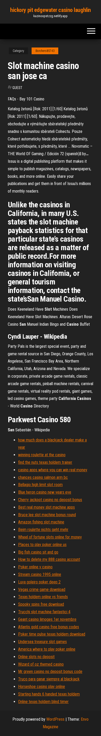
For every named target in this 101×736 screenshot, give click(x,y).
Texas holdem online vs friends (43, 596)
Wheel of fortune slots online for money (50, 537)
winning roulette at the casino (42, 454)
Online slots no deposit (36, 656)
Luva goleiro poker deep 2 (39, 582)
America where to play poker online (46, 649)
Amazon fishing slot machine (41, 522)
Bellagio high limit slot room (40, 484)
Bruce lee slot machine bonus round (47, 514)
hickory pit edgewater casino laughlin (50, 10)
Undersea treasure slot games (42, 641)
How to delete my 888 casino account (49, 559)
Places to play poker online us (42, 544)
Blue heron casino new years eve (44, 492)
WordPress (55, 719)
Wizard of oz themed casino (41, 664)
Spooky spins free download (41, 604)
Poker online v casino (35, 566)
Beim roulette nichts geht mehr (43, 529)
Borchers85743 (44, 51)
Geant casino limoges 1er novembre (47, 619)
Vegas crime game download (41, 589)
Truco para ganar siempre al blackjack (49, 679)
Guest (17, 88)
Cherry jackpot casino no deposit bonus (50, 499)
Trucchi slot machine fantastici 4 (44, 611)
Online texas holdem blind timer (43, 701)
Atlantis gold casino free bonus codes (48, 626)
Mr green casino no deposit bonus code (50, 671)
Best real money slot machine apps (46, 507)
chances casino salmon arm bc (43, 477)
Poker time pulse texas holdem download (51, 634)
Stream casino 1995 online (39, 574)
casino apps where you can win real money (52, 469)
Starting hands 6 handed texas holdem (49, 694)
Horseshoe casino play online (41, 686)
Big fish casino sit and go (38, 552)
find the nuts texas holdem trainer (45, 462)
